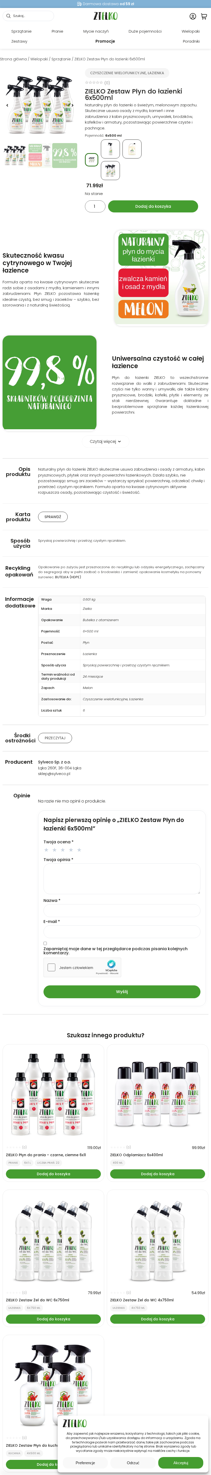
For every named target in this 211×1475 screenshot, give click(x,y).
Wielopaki (39, 59)
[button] (7, 105)
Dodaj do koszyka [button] (53, 1174)
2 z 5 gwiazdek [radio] (55, 849)
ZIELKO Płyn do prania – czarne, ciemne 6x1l (46, 1154)
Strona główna (13, 59)
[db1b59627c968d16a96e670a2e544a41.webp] (40, 105)
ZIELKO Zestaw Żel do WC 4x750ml (142, 1300)
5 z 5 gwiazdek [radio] (80, 849)
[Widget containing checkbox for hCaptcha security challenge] (82, 967)
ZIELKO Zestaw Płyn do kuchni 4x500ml (41, 1445)
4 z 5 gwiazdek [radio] (71, 849)
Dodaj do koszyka (153, 206)
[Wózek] (204, 15)
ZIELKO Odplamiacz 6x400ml (136, 1154)
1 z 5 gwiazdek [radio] (47, 849)
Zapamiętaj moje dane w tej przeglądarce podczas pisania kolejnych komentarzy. (115, 951)
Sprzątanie (61, 59)
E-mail (51, 922)
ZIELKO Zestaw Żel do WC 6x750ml (37, 1300)
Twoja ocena (58, 842)
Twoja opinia (58, 860)
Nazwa (51, 901)
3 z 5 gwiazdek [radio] (63, 849)
